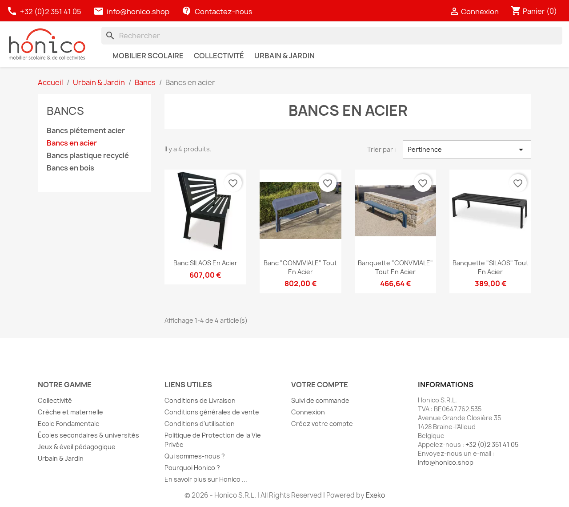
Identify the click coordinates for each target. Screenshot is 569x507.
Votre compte (319, 384)
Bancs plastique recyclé (88, 155)
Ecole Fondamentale (69, 423)
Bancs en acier (72, 143)
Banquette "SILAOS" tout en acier (491, 267)
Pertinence (467, 149)
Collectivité (55, 400)
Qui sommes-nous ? (194, 456)
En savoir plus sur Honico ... (205, 479)
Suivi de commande (320, 400)
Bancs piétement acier (86, 130)
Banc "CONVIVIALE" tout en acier (300, 267)
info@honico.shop (138, 11)
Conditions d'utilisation (199, 423)
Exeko (375, 495)
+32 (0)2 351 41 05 (45, 11)
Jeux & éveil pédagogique (77, 446)
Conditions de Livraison (200, 400)
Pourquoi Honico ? (192, 467)
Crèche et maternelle (70, 412)
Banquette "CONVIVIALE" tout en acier (395, 267)
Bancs (65, 110)
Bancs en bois (70, 168)
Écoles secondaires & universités (88, 435)
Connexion (308, 412)
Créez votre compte (322, 423)
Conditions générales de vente (211, 412)
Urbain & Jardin (61, 458)
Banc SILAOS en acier (205, 263)
